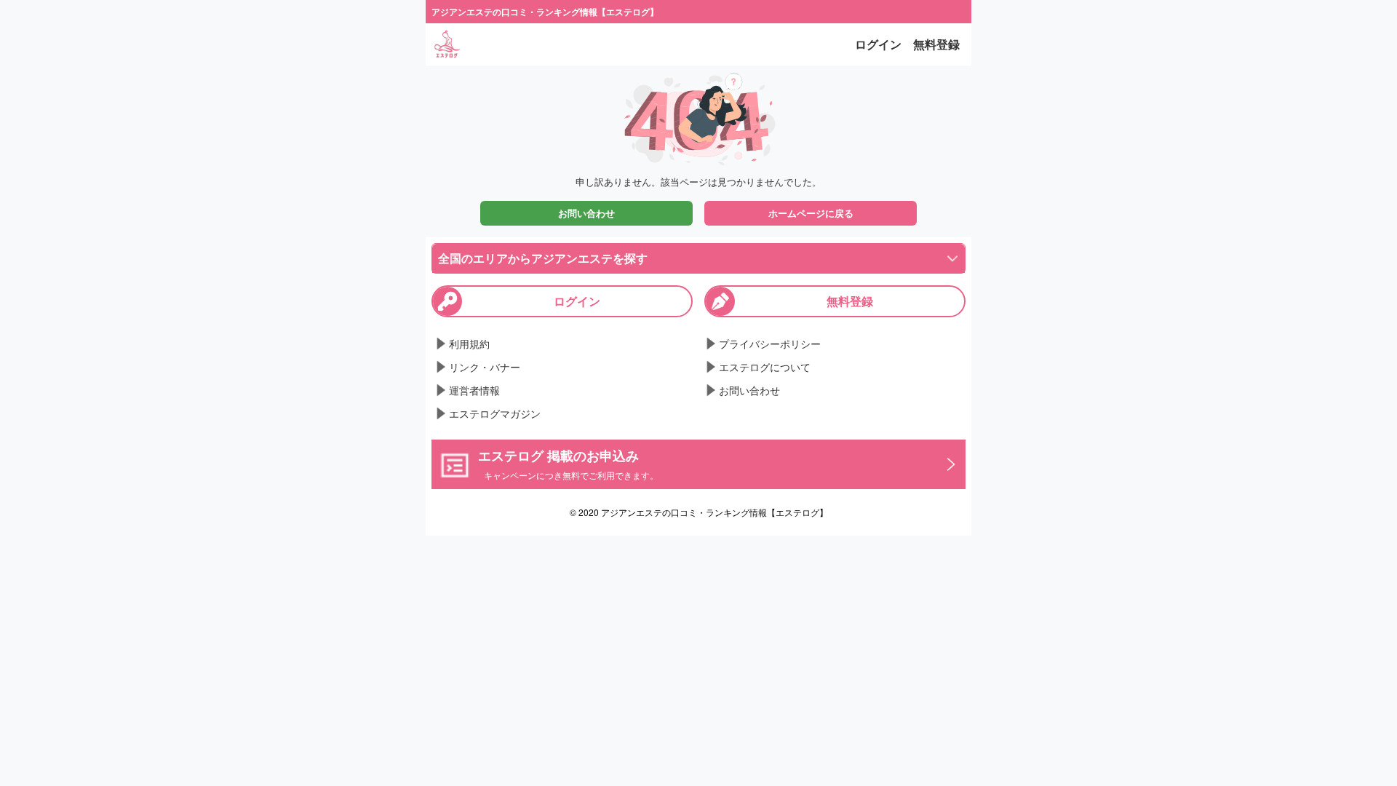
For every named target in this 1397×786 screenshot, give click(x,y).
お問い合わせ (586, 213)
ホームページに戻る (810, 213)
